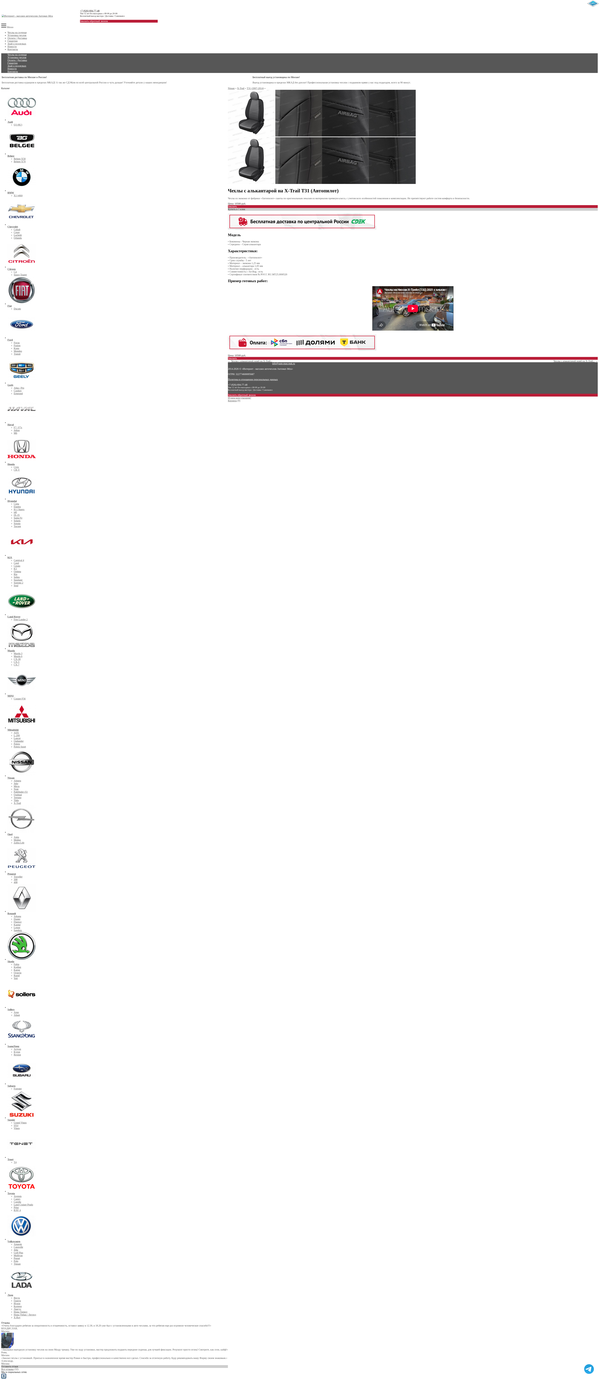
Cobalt (17, 229)
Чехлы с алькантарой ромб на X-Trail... (251, 361)
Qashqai (18, 794)
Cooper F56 (20, 698)
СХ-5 (16, 662)
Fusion (17, 345)
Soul (16, 585)
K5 (15, 568)
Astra (16, 837)
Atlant (17, 1015)
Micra (16, 786)
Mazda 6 (18, 656)
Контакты (12, 49)
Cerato (17, 566)
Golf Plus (18, 1252)
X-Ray (17, 1317)
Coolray (18, 390)
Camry (17, 1199)
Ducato (17, 308)
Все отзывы (7, 1369)
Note (16, 789)
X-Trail (17, 803)
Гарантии (12, 41)
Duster (17, 919)
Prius (16, 1207)
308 (15, 879)
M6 (15, 433)
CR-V (17, 470)
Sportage (18, 580)
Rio (15, 574)
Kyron (17, 1052)
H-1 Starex (19, 509)
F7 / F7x (18, 427)
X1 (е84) (18, 195)
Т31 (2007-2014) (255, 88)
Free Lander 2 (21, 619)
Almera (17, 780)
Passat (17, 1258)
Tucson (17, 526)
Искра (17, 1303)
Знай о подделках (16, 43)
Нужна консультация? (239, 398)
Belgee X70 (20, 161)
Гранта (17, 1300)
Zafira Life (19, 842)
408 (15, 882)
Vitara (17, 1128)
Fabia (16, 964)
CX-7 (16, 664)
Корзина (232, 400)
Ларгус (17, 1309)
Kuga (16, 348)
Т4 (15, 1162)
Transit (17, 354)
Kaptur (17, 924)
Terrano (17, 797)
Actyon (17, 1049)
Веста (17, 1298)
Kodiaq (17, 967)
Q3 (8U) (18, 124)
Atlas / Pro (19, 388)
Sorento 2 (18, 582)
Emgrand (18, 393)
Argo (16, 1012)
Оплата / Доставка (17, 38)
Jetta (16, 1250)
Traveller (18, 876)
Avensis (18, 1196)
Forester (18, 1088)
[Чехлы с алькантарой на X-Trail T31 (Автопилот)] (251, 135)
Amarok (18, 1244)
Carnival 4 (19, 560)
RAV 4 (17, 1210)
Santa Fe (18, 518)
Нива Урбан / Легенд (25, 1314)
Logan (17, 927)
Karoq (17, 970)
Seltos (17, 577)
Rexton (17, 1054)
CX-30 (17, 659)
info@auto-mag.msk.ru (283, 363)
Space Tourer (20, 274)
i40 (15, 512)
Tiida (16, 800)
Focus (17, 342)
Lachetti (18, 235)
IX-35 (17, 515)
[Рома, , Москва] (7, 1347)
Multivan (18, 1255)
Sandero (18, 930)
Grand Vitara (20, 1122)
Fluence (18, 922)
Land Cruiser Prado (23, 1204)
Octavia (17, 972)
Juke (16, 783)
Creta (16, 504)
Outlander (19, 741)
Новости (12, 46)
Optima (17, 571)
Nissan (231, 88)
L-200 (17, 735)
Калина (18, 1306)
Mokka (17, 840)
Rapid (17, 975)
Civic (16, 467)
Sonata (17, 523)
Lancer (17, 738)
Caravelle (18, 1247)
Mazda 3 (18, 653)
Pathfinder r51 (21, 792)
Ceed (16, 563)
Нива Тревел (20, 1312)
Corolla (17, 1202)
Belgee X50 (20, 158)
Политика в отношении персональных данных (253, 379)
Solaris (17, 520)
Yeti (16, 978)
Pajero (17, 744)
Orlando (18, 238)
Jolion (17, 430)
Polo (16, 1261)
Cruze (17, 232)
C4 (15, 272)
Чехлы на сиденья (17, 32)
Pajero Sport (20, 746)
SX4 (16, 1125)
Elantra (17, 506)
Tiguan (17, 1264)
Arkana (17, 916)
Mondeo (18, 351)
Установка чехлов (16, 35)
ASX (16, 732)
